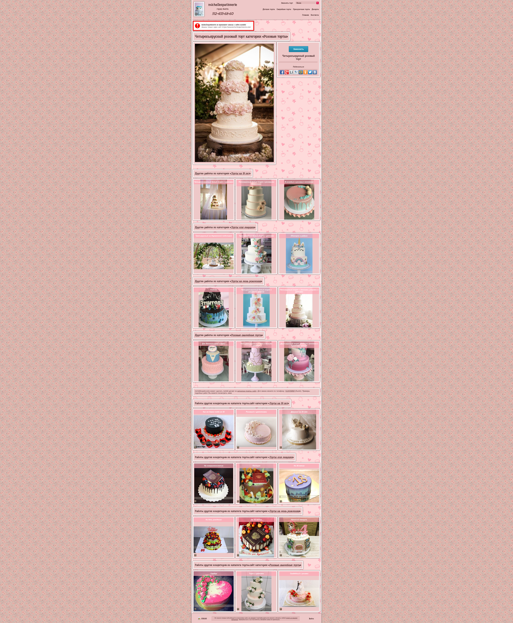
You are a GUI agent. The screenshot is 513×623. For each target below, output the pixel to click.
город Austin (223, 9)
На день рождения (214, 520)
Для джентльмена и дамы (213, 344)
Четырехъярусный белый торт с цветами (213, 182)
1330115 (204, 619)
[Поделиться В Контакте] (315, 72)
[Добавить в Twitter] (310, 72)
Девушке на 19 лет (299, 412)
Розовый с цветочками (256, 412)
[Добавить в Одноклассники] (305, 72)
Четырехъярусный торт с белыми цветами (256, 345)
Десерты (315, 9)
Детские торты (269, 9)
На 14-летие (256, 520)
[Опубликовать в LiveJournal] (296, 72)
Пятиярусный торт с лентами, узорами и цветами (299, 291)
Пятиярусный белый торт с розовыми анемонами (256, 183)
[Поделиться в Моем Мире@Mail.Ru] (301, 72)
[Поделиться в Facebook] (282, 72)
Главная (305, 15)
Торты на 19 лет (240, 173)
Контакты (315, 15)
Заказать (298, 49)
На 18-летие (299, 466)
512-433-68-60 (222, 14)
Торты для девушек (242, 227)
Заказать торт (287, 3)
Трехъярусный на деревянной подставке (213, 236)
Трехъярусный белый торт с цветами (256, 236)
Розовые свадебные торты (246, 335)
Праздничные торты (301, 9)
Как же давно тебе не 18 (213, 412)
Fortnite (213, 290)
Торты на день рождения (246, 281)
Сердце (214, 574)
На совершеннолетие (213, 466)
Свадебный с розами (299, 574)
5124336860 (290, 391)
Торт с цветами (256, 574)
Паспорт (256, 466)
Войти (311, 619)
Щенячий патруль (299, 520)
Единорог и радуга (299, 236)
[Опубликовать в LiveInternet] (291, 72)
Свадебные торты (284, 9)
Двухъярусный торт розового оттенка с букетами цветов (299, 345)
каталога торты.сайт (246, 391)
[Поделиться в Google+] (287, 72)
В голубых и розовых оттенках (299, 182)
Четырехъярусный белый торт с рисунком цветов (256, 291)
